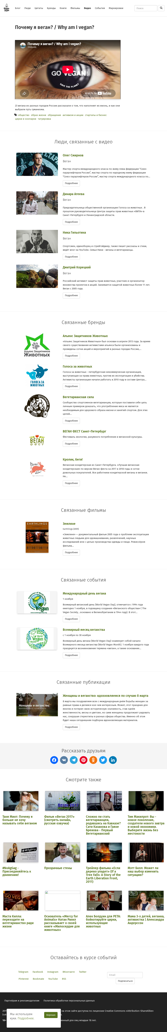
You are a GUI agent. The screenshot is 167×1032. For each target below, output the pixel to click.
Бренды (51, 8)
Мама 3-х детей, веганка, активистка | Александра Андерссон (146, 919)
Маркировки (116, 8)
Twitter (82, 971)
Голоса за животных (77, 366)
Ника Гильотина (74, 232)
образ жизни (38, 115)
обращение (54, 115)
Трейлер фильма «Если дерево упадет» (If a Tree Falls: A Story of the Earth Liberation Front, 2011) (103, 875)
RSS (64, 978)
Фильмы (75, 8)
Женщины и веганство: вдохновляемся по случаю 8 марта (105, 696)
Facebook (38, 971)
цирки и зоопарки (25, 118)
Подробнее (71, 183)
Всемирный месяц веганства (84, 630)
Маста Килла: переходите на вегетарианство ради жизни (18, 921)
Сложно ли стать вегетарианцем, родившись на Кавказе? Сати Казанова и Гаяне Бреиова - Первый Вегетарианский (103, 825)
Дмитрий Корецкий (77, 267)
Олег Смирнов (73, 155)
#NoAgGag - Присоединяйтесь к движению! (16, 871)
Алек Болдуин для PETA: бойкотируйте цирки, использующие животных (103, 921)
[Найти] (161, 8)
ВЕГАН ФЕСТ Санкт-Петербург (84, 431)
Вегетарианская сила (78, 397)
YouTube (53, 978)
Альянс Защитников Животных (85, 336)
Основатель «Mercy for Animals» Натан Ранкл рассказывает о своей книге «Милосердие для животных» (62, 923)
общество (23, 115)
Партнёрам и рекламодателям (21, 1000)
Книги (63, 8)
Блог (17, 8)
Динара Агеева (73, 194)
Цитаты (39, 8)
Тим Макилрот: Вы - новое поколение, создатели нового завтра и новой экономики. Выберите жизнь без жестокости (146, 825)
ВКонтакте (69, 971)
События (100, 8)
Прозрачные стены (58, 868)
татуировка (44, 118)
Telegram (23, 971)
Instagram (52, 971)
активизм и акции (73, 115)
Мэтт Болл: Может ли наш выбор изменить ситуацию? (143, 871)
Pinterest (24, 978)
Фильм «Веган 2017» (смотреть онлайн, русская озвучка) (59, 820)
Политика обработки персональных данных (69, 1000)
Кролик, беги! (73, 459)
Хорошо (50, 1014)
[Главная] (7, 8)
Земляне (69, 524)
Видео (87, 8)
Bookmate (38, 978)
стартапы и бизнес (96, 115)
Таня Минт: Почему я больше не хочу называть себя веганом (19, 820)
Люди (27, 8)
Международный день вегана (84, 593)
